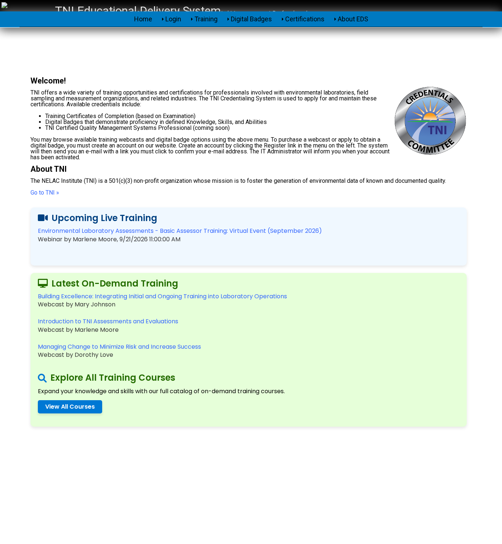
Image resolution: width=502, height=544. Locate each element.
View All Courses (70, 406)
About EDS (353, 19)
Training (206, 19)
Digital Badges (251, 19)
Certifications (304, 19)
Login (173, 19)
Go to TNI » (45, 192)
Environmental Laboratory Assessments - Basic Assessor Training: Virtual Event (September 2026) (180, 231)
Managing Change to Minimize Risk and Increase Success (119, 346)
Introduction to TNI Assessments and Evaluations (108, 321)
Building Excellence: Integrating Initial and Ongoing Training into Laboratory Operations (162, 296)
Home (143, 19)
